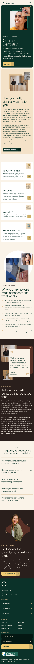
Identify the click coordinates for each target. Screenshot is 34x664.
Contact (20, 628)
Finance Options (6, 625)
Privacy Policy (26, 659)
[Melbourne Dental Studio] (8, 2)
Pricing (20, 625)
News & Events (6, 628)
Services (5, 36)
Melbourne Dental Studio (12, 125)
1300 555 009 (6, 590)
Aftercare (21, 622)
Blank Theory (14, 661)
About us (4, 622)
